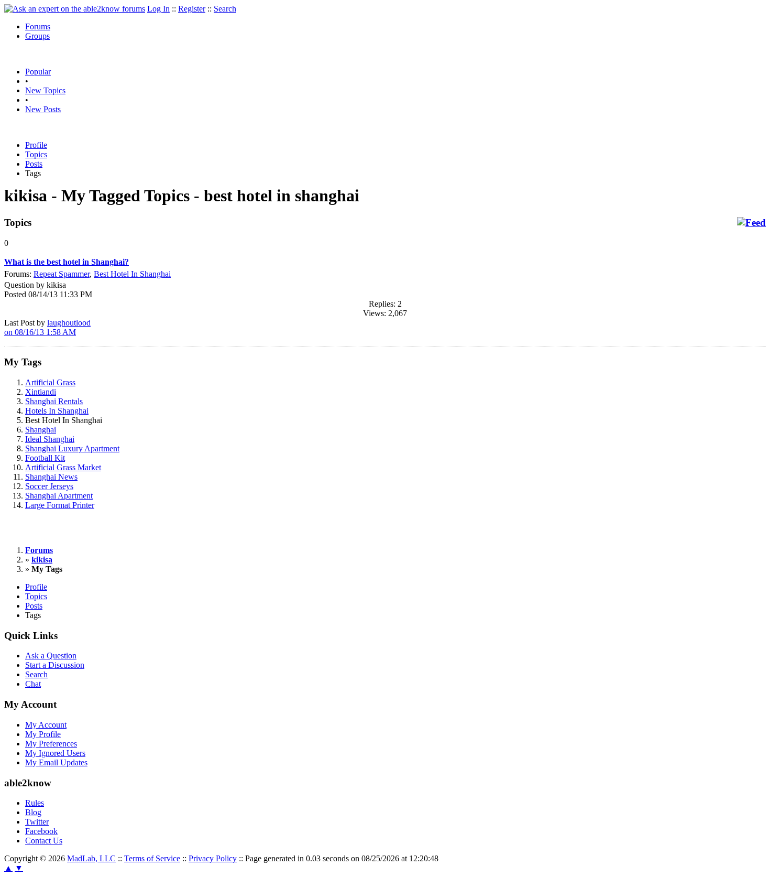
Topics (36, 154)
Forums (37, 26)
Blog (33, 812)
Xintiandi (40, 391)
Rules (34, 802)
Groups (37, 35)
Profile (36, 144)
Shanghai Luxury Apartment (72, 448)
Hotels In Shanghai (57, 410)
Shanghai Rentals (54, 401)
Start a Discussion (54, 665)
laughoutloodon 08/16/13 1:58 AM (47, 327)
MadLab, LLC (91, 858)
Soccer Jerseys (49, 486)
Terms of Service (152, 858)
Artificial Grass (50, 382)
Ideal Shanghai (49, 439)
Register (191, 8)
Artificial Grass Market (63, 467)
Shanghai (40, 429)
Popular (38, 71)
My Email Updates (56, 762)
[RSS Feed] (751, 223)
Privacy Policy (213, 858)
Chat (33, 683)
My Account (46, 724)
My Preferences (51, 743)
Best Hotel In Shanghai (132, 273)
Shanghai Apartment (59, 495)
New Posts (43, 109)
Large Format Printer (59, 505)
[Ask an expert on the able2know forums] (74, 8)
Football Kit (45, 457)
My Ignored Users (55, 753)
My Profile (43, 734)
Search (225, 8)
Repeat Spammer (62, 273)
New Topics (45, 90)
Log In (158, 8)
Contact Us (43, 840)
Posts (33, 163)
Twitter (37, 821)
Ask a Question (50, 655)
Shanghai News (51, 476)
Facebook (41, 831)
